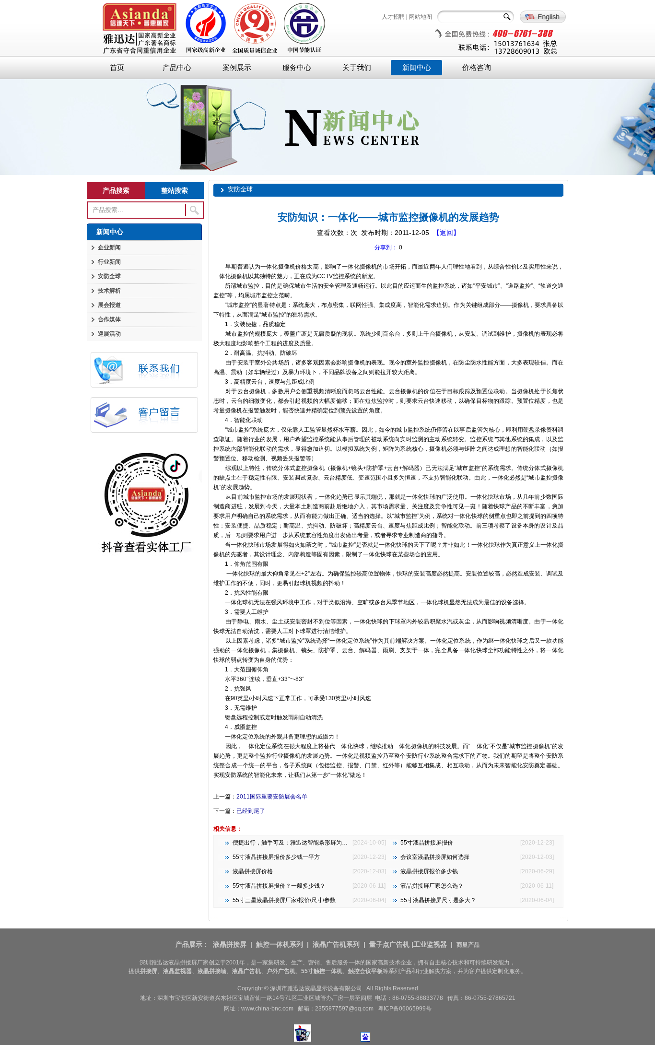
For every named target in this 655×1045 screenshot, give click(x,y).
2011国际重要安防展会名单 (271, 796)
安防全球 (109, 276)
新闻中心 (416, 67)
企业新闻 (109, 247)
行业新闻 (109, 261)
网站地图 (420, 16)
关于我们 (356, 67)
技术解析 (109, 290)
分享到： (386, 247)
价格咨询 (476, 67)
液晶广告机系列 (336, 944)
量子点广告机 (389, 944)
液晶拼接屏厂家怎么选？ (432, 885)
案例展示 (236, 67)
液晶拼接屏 (229, 944)
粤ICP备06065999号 (405, 1008)
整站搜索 (174, 190)
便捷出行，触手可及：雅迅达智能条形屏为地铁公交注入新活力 (313, 842)
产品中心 (177, 67)
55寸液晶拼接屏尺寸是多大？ (438, 900)
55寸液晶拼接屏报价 (426, 842)
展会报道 (109, 305)
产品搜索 (116, 190)
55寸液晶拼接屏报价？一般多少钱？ (279, 885)
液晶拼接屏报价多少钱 (429, 871)
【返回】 (446, 232)
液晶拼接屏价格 (253, 871)
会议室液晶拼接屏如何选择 (434, 857)
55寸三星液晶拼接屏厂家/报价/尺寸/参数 (284, 900)
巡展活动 (109, 333)
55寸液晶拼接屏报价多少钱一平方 (276, 857)
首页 (117, 67)
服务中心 (296, 67)
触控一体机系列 (279, 944)
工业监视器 (430, 944)
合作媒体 (109, 319)
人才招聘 (393, 16)
